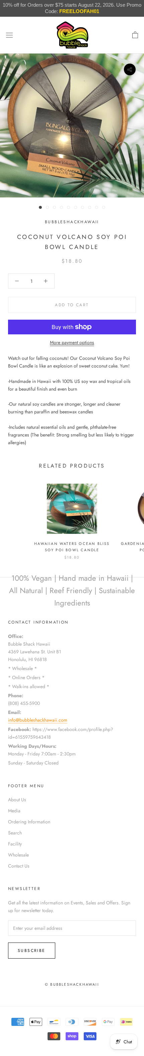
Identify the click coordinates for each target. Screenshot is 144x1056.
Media (14, 810)
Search (15, 832)
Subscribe (32, 951)
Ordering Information (29, 821)
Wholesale (18, 854)
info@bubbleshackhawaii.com (37, 720)
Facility (15, 843)
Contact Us (18, 866)
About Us (17, 799)
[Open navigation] (9, 35)
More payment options (72, 342)
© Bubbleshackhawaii (72, 984)
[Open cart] (135, 35)
